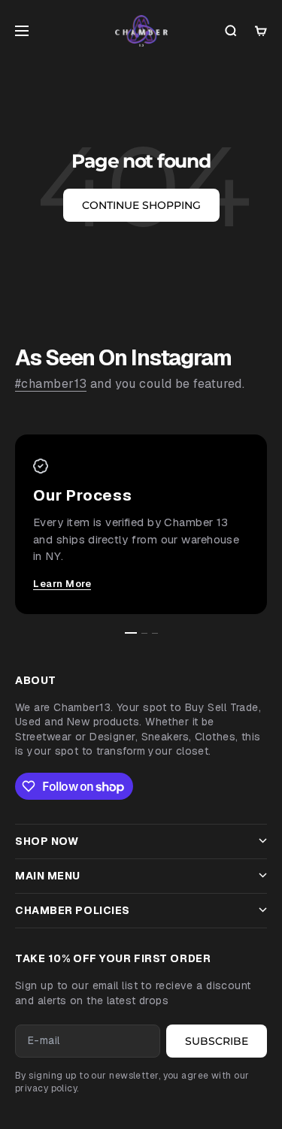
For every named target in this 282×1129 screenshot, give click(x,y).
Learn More (62, 583)
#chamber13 (50, 384)
